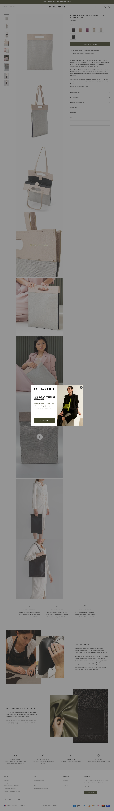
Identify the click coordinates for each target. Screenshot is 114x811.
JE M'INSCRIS (44, 421)
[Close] (81, 387)
